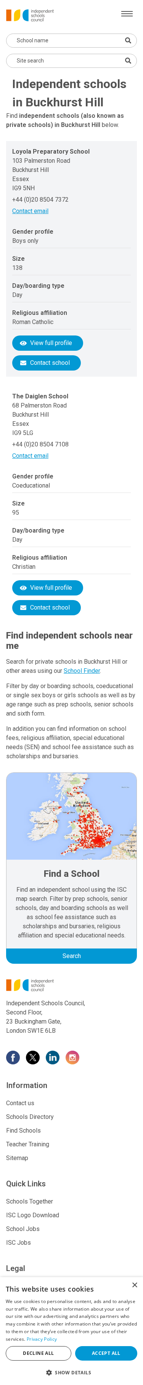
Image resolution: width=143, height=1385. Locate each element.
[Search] (128, 61)
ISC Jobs (18, 1242)
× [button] (134, 1285)
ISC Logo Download (32, 1215)
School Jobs (23, 1229)
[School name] (128, 40)
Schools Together (29, 1201)
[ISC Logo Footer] (71, 985)
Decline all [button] (38, 1353)
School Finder (82, 670)
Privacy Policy (42, 1339)
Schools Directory (30, 1116)
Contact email (30, 211)
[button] (71, 1372)
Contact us (20, 1103)
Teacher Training (27, 1144)
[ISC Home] (30, 14)
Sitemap (17, 1158)
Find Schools (23, 1130)
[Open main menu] (127, 13)
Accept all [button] (106, 1353)
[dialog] (71, 1331)
